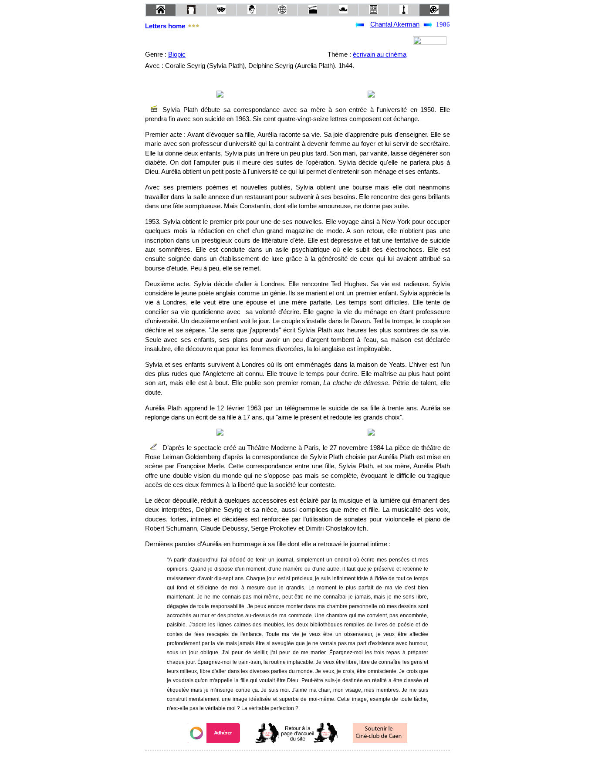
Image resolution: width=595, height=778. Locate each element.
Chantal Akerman (394, 24)
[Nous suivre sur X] (297, 762)
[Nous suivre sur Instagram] (314, 762)
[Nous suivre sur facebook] (281, 762)
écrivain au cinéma (379, 54)
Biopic (177, 54)
